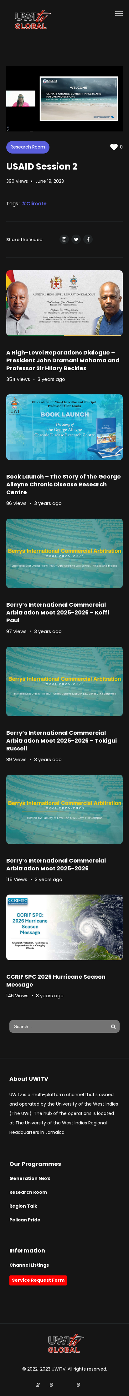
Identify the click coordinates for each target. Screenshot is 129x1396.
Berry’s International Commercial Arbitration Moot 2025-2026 (56, 864)
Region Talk (23, 1206)
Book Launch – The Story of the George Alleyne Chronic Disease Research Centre (63, 484)
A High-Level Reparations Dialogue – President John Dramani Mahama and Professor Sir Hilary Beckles (63, 360)
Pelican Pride (24, 1220)
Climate (36, 203)
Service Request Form (38, 1280)
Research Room (28, 147)
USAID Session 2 (41, 166)
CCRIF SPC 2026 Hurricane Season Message (56, 980)
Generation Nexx (29, 1178)
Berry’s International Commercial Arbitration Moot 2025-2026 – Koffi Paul (57, 612)
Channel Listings (29, 1265)
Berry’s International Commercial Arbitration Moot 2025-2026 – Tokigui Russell (61, 740)
